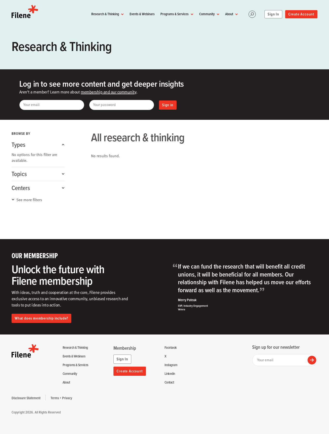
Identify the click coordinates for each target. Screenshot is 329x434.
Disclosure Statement (26, 397)
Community (207, 13)
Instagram (170, 365)
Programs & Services (174, 13)
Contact (169, 382)
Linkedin (169, 373)
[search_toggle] (252, 14)
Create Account (301, 14)
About (229, 13)
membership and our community (108, 92)
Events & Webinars (142, 13)
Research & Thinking (105, 13)
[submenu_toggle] (122, 14)
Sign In (273, 14)
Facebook (170, 347)
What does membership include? (41, 318)
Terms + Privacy (61, 397)
